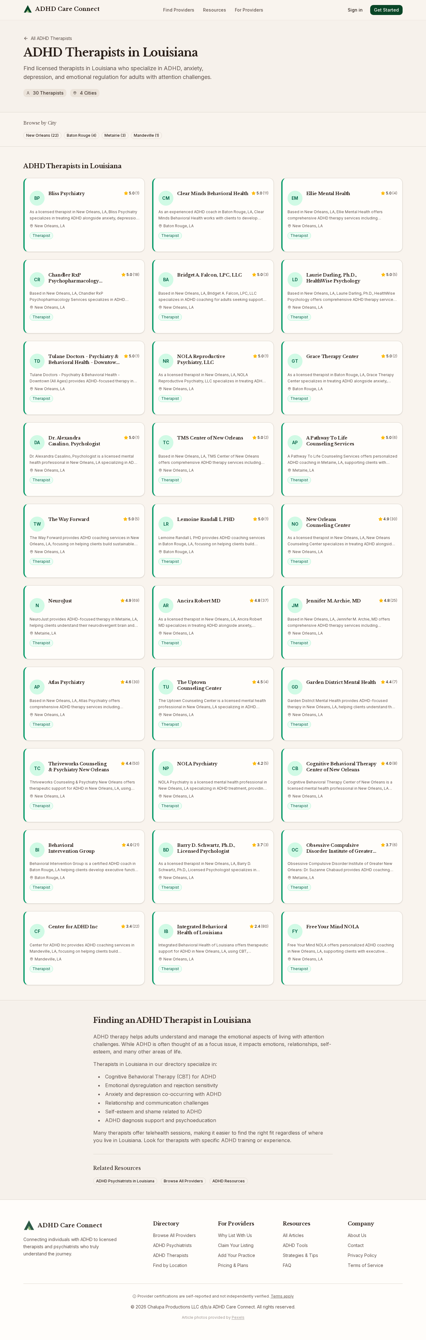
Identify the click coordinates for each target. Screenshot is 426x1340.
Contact (356, 1245)
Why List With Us (235, 1235)
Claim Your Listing (236, 1245)
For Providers (249, 9)
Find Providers (178, 9)
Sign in (355, 9)
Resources (214, 9)
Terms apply (282, 1296)
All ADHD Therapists (51, 38)
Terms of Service (365, 1265)
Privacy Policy (362, 1255)
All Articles (293, 1235)
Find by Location (170, 1265)
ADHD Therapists (170, 1255)
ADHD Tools (295, 1245)
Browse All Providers (174, 1235)
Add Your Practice (236, 1255)
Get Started (386, 9)
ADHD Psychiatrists (172, 1245)
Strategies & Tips (300, 1255)
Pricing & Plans (233, 1265)
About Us (357, 1235)
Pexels (238, 1317)
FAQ (287, 1265)
